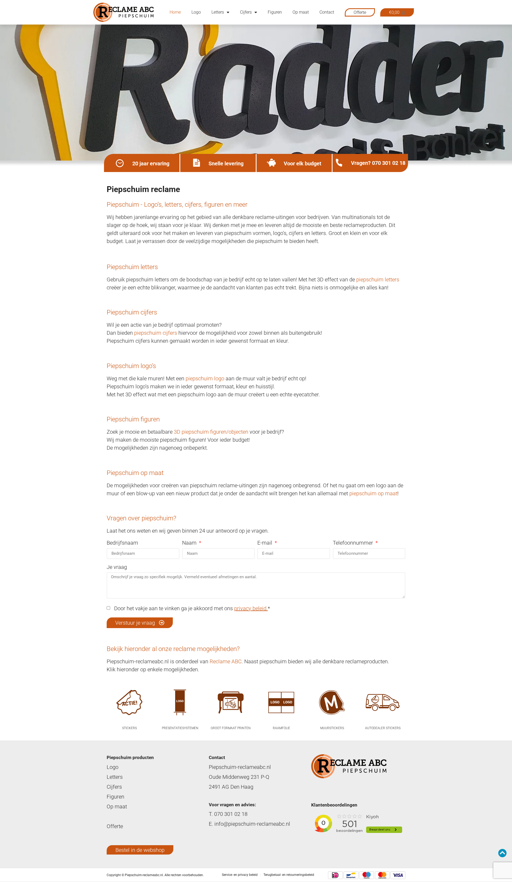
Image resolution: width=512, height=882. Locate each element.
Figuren (275, 12)
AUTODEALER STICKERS (383, 728)
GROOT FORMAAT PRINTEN (231, 728)
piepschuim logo (205, 378)
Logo (196, 12)
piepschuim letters (377, 279)
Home (175, 12)
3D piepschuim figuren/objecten (211, 432)
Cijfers (246, 12)
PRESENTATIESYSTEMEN (180, 728)
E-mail (265, 543)
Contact (326, 12)
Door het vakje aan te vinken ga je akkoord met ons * (190, 608)
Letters (217, 12)
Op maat (301, 12)
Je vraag (117, 567)
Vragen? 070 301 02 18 (378, 163)
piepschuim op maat (373, 493)
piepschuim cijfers (155, 333)
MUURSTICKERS (332, 728)
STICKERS (129, 728)
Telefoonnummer (353, 543)
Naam (190, 543)
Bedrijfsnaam (122, 543)
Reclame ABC (226, 661)
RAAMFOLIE (281, 728)
